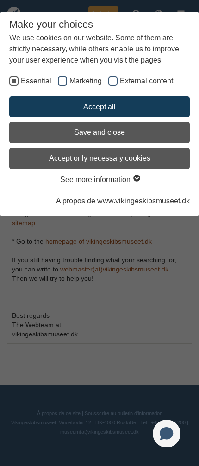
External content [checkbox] (146, 81)
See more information (96, 179)
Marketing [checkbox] (85, 81)
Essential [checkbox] (36, 81)
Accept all (99, 107)
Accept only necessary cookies (99, 158)
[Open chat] (166, 433)
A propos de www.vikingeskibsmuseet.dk (123, 201)
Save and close (99, 132)
